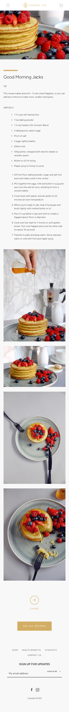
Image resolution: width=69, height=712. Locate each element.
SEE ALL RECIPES (34, 626)
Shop (15, 650)
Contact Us (34, 655)
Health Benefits (31, 650)
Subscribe (52, 671)
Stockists (51, 650)
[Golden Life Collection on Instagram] (37, 689)
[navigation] (8, 5)
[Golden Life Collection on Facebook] (31, 689)
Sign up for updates (34, 664)
